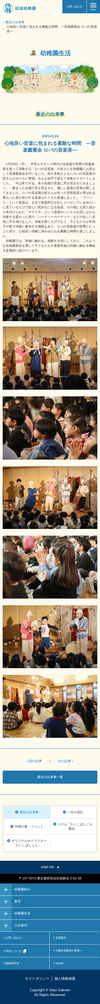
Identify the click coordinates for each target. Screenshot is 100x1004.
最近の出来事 (15, 22)
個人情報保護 (64, 979)
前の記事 (35, 761)
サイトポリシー (37, 979)
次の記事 (64, 761)
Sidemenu (93, 6)
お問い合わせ (74, 6)
